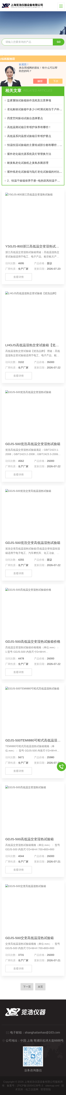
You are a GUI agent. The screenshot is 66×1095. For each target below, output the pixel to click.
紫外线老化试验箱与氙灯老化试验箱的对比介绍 (35, 171)
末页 (40, 986)
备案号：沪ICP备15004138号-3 (25, 1085)
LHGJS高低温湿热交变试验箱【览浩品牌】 (33, 345)
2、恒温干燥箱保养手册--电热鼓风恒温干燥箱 (35, 180)
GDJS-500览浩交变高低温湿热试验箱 (32, 543)
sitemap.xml (52, 1085)
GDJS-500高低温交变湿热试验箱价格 (32, 641)
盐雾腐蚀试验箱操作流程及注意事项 (29, 100)
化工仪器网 (31, 1089)
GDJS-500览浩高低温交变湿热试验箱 (32, 444)
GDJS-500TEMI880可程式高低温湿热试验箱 (33, 740)
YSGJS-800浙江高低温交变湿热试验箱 (33, 246)
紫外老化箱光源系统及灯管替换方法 (29, 153)
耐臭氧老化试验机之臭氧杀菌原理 (27, 162)
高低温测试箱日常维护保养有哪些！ (29, 127)
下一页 (27, 986)
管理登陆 (46, 1089)
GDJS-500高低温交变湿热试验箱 (29, 839)
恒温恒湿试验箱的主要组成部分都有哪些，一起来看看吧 (35, 144)
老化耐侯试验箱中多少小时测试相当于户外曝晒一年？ (35, 109)
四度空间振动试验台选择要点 (25, 118)
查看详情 (18, 276)
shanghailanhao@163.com (42, 1032)
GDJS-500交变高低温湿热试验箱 (29, 938)
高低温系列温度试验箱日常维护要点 (29, 136)
